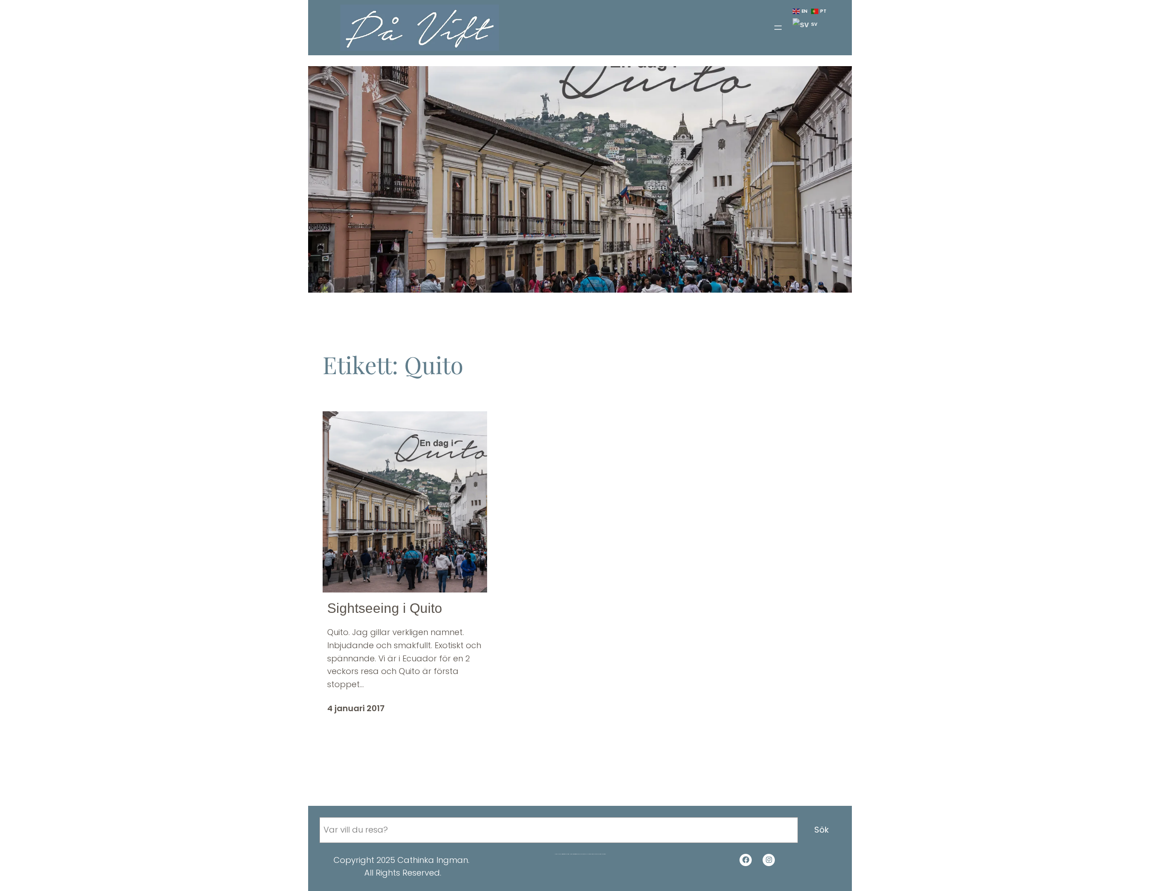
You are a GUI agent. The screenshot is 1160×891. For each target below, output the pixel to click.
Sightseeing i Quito (384, 608)
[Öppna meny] (778, 27)
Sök (821, 829)
